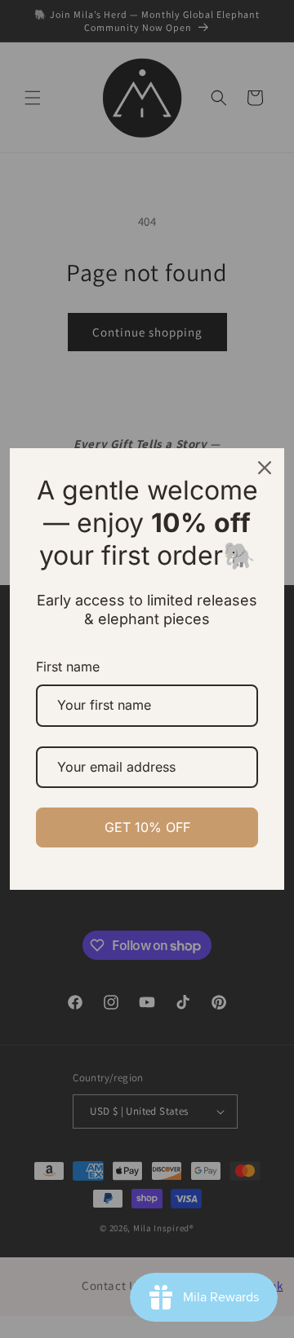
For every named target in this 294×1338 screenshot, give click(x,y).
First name (68, 666)
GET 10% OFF (147, 827)
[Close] (264, 467)
